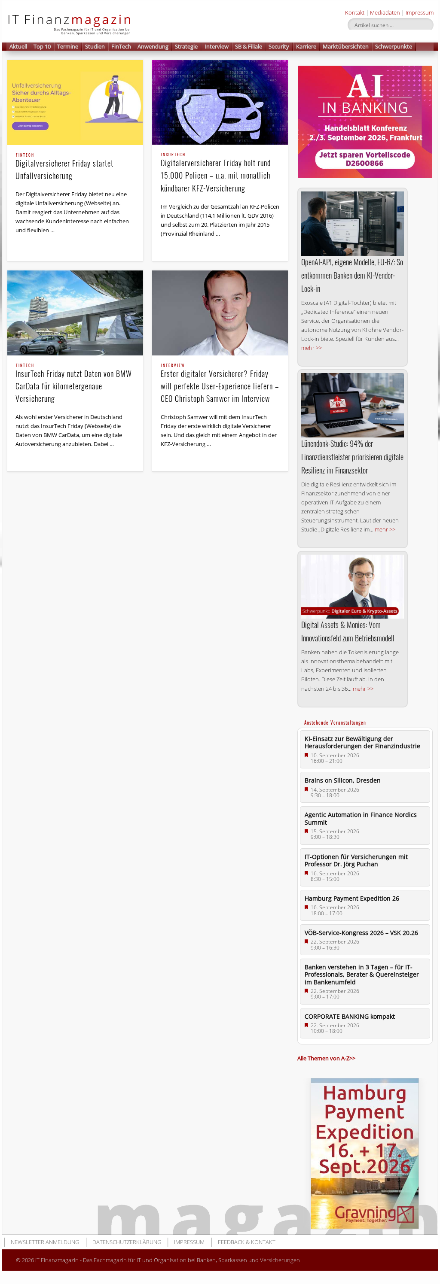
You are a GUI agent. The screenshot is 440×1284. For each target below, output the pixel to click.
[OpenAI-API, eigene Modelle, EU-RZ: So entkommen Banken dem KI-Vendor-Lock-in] (352, 223)
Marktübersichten (346, 46)
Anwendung (153, 46)
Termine (67, 46)
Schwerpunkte (393, 46)
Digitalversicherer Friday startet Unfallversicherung (64, 167)
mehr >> (311, 348)
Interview (217, 46)
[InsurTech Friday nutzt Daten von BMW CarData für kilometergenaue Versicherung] (75, 312)
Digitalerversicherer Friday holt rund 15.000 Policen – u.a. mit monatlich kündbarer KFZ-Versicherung (216, 173)
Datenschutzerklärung (126, 1242)
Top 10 (42, 46)
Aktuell (18, 46)
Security (279, 46)
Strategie (186, 46)
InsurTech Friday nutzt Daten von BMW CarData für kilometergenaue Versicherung (73, 384)
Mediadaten (385, 12)
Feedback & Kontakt (246, 1242)
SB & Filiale (248, 46)
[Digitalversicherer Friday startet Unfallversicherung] (75, 102)
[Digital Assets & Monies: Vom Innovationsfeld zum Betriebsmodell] (352, 587)
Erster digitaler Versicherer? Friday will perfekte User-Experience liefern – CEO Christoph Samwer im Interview (220, 384)
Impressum (420, 12)
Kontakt (354, 12)
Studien (95, 46)
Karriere (306, 46)
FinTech (121, 46)
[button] (425, 46)
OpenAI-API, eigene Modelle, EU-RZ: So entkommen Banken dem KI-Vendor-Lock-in (352, 275)
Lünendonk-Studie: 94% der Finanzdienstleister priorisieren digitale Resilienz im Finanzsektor (352, 457)
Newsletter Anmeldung (45, 1242)
